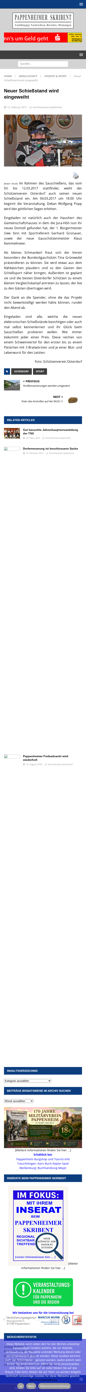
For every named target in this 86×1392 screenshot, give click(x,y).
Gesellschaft (28, 76)
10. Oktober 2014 (34, 453)
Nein (31, 1386)
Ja (20, 1386)
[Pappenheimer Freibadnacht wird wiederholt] (12, 904)
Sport (40, 371)
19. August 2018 (34, 764)
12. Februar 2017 (17, 107)
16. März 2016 (33, 437)
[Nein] (81, 1365)
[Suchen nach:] (43, 63)
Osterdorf (21, 371)
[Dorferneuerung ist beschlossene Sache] (12, 596)
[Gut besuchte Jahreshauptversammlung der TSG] (12, 433)
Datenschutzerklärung (43, 1379)
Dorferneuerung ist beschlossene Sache (50, 448)
